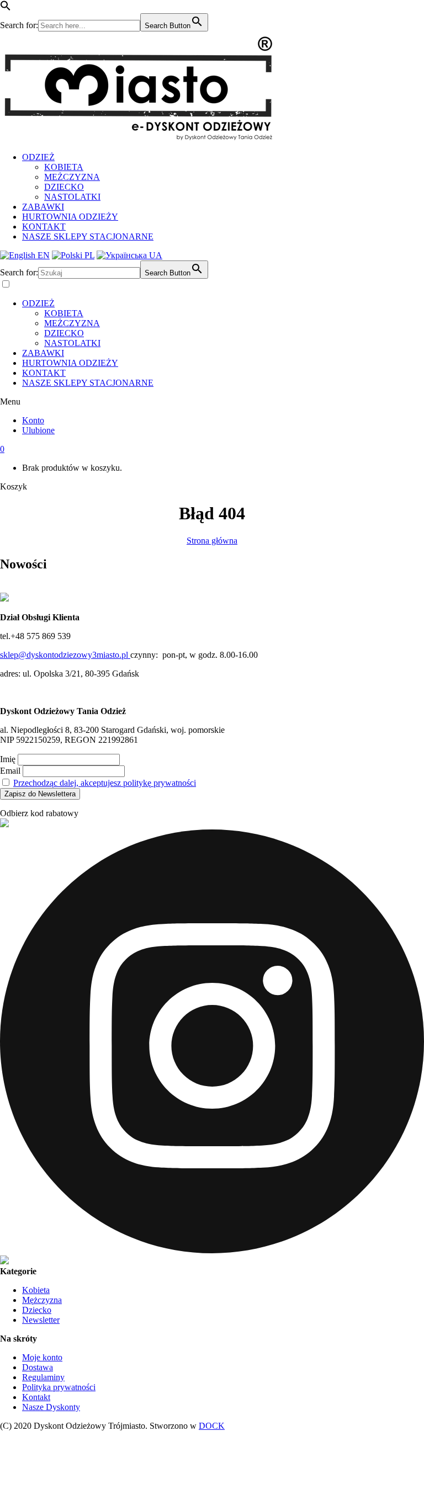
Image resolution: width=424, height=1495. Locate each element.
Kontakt (36, 1397)
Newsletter (41, 1319)
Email (10, 770)
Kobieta (36, 1290)
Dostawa (37, 1367)
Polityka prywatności (59, 1387)
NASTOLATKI (72, 196)
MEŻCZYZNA (72, 177)
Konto (33, 420)
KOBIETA (63, 167)
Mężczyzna (42, 1300)
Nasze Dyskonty (51, 1407)
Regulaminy (43, 1377)
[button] (5, 8)
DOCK (212, 1425)
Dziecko (36, 1310)
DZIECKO (64, 186)
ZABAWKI (43, 206)
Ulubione (38, 430)
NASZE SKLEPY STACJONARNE (87, 236)
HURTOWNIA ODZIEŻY (70, 216)
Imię (7, 759)
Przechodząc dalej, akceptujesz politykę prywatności (104, 783)
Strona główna (212, 540)
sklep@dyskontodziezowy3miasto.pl (65, 654)
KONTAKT (44, 226)
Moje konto (42, 1357)
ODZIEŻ (38, 157)
